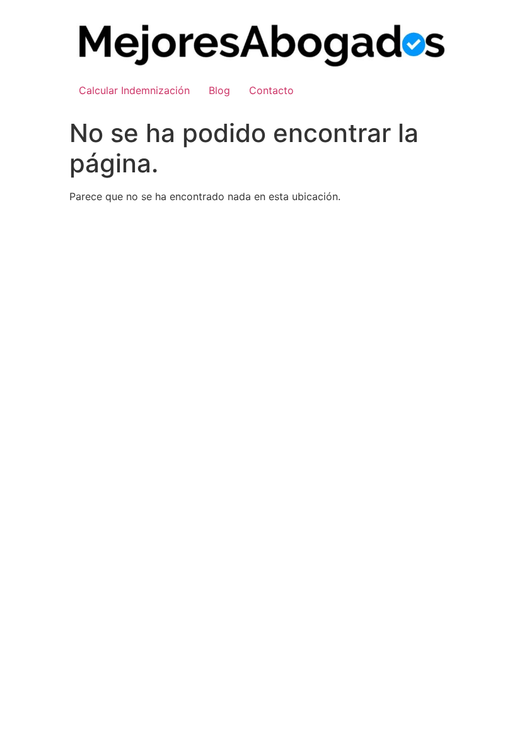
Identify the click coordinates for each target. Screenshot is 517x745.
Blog (219, 90)
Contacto (271, 90)
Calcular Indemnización (134, 90)
